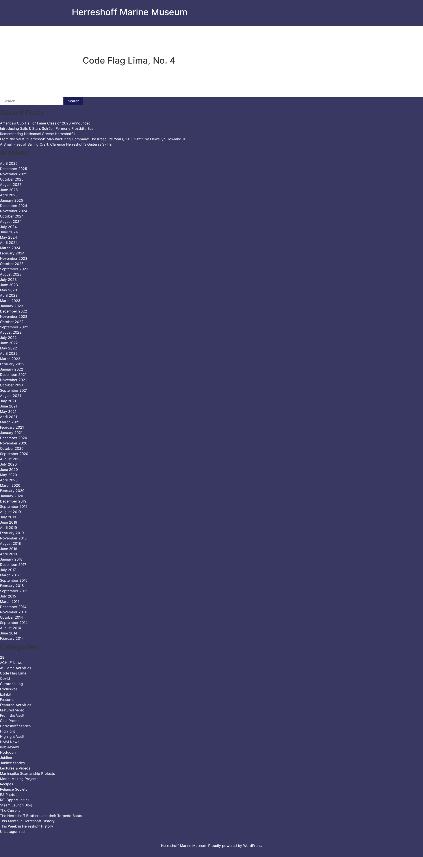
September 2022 (14, 327)
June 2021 (8, 406)
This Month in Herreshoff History (27, 821)
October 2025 (12, 179)
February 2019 (12, 533)
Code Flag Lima (13, 673)
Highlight (7, 731)
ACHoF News (11, 662)
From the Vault (12, 715)
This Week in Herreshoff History (26, 826)
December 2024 (13, 205)
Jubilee (6, 757)
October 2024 (12, 216)
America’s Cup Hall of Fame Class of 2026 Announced (45, 123)
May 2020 (8, 475)
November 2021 (13, 380)
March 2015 (10, 601)
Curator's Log (11, 684)
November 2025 (13, 174)
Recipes (6, 784)
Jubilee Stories (12, 763)
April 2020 (9, 480)
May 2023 (8, 290)
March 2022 (10, 358)
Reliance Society (14, 789)
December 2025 (13, 168)
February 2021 (12, 427)
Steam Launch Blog (16, 805)
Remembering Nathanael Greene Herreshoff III (38, 134)
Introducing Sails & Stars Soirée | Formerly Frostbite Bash (47, 128)
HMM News (9, 742)
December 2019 (13, 501)
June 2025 (9, 190)
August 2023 (11, 274)
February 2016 (12, 585)
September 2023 (14, 269)
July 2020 (8, 464)
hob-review (9, 747)
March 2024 (10, 248)
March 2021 (10, 422)
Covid (5, 678)
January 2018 (11, 559)
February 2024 (12, 253)
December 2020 (13, 438)
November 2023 (13, 258)
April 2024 (9, 242)
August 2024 (11, 221)
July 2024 (8, 227)
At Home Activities (15, 668)
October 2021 (11, 385)
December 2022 (13, 311)
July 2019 (8, 517)
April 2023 (9, 295)
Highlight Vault (12, 736)
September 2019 (14, 506)
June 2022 (9, 343)
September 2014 (14, 622)
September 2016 (14, 580)
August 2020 (11, 459)
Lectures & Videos (15, 768)
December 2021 (13, 374)
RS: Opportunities (14, 800)
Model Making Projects (19, 779)
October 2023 (12, 263)
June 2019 (8, 522)
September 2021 (14, 390)
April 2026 (9, 163)
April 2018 (8, 554)
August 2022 (11, 332)
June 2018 (8, 548)
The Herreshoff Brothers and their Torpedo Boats (41, 815)
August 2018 (10, 543)
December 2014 (13, 607)
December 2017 (13, 564)
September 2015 (14, 591)
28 (2, 657)
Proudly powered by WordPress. (235, 845)
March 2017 (9, 575)
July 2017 (8, 570)
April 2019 (8, 527)
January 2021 (11, 432)
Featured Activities (15, 705)
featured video (12, 710)
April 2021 (8, 417)
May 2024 (8, 237)
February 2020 (12, 490)
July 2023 (8, 279)
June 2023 (9, 285)
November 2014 (13, 612)
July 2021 (8, 401)
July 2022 (8, 337)
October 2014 (11, 617)
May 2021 (8, 411)
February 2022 (12, 364)
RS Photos (8, 794)
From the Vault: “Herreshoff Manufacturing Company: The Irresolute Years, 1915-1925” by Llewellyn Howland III (92, 139)
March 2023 (10, 300)
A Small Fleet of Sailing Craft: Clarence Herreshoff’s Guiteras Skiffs (56, 144)
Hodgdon (8, 752)
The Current (10, 810)
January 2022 (11, 369)
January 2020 (11, 496)
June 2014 (8, 633)
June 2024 (9, 232)
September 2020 (14, 453)
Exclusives (8, 689)
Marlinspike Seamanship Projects (27, 773)
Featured (7, 699)
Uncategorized (12, 831)
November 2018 (13, 538)
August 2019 (10, 512)
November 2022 (13, 316)
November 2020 (13, 443)
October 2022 (12, 322)
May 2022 (8, 348)
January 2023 (11, 306)
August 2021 (10, 395)
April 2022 (9, 353)
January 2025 (11, 200)
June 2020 (9, 469)
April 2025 (9, 195)
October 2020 (12, 448)
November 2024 (13, 211)
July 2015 (8, 596)
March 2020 (10, 485)
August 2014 (10, 628)
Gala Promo (10, 720)
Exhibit (5, 694)
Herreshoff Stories (15, 726)
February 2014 (12, 638)
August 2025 (11, 184)
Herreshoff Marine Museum (129, 12)
